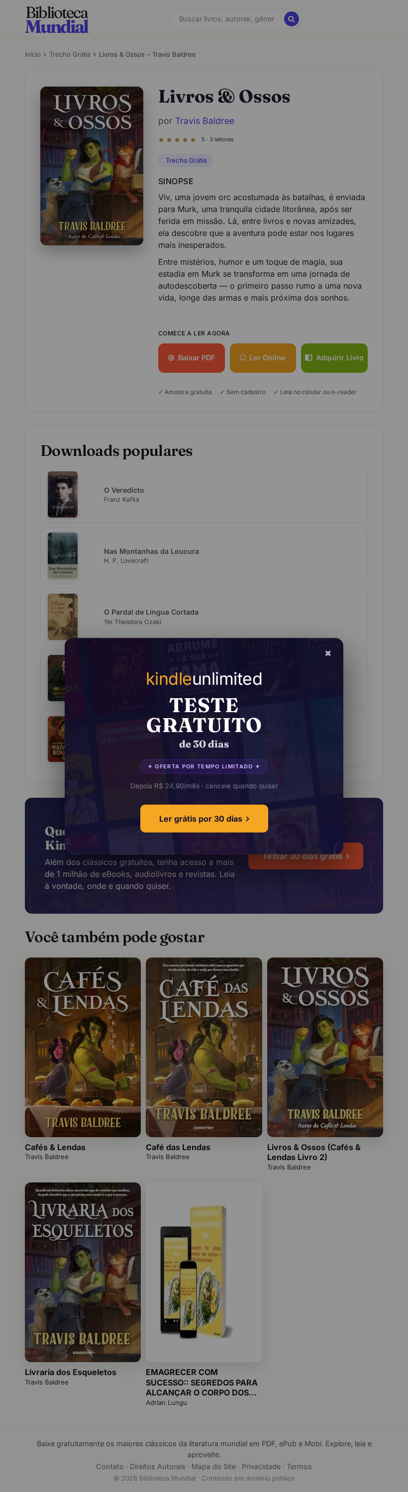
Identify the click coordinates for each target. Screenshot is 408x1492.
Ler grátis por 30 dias (200, 818)
